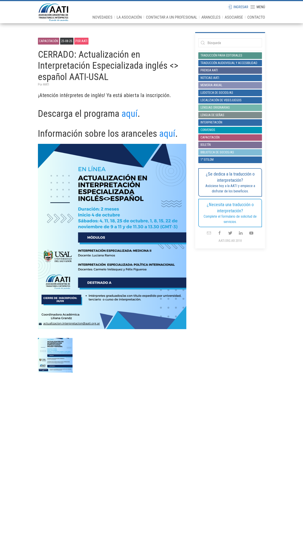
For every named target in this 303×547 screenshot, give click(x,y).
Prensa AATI (209, 70)
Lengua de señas (212, 115)
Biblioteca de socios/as (217, 152)
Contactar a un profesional (171, 17)
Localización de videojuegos (221, 100)
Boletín (206, 145)
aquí (130, 113)
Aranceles (210, 17)
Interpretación (211, 122)
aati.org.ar (53, 12)
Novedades (102, 17)
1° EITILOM (207, 159)
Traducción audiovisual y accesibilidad (229, 63)
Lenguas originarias (215, 107)
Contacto (256, 17)
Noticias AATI (210, 78)
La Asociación (129, 17)
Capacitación (48, 41)
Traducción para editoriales (221, 55)
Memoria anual (211, 85)
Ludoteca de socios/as (217, 92)
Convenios (208, 130)
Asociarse (234, 17)
